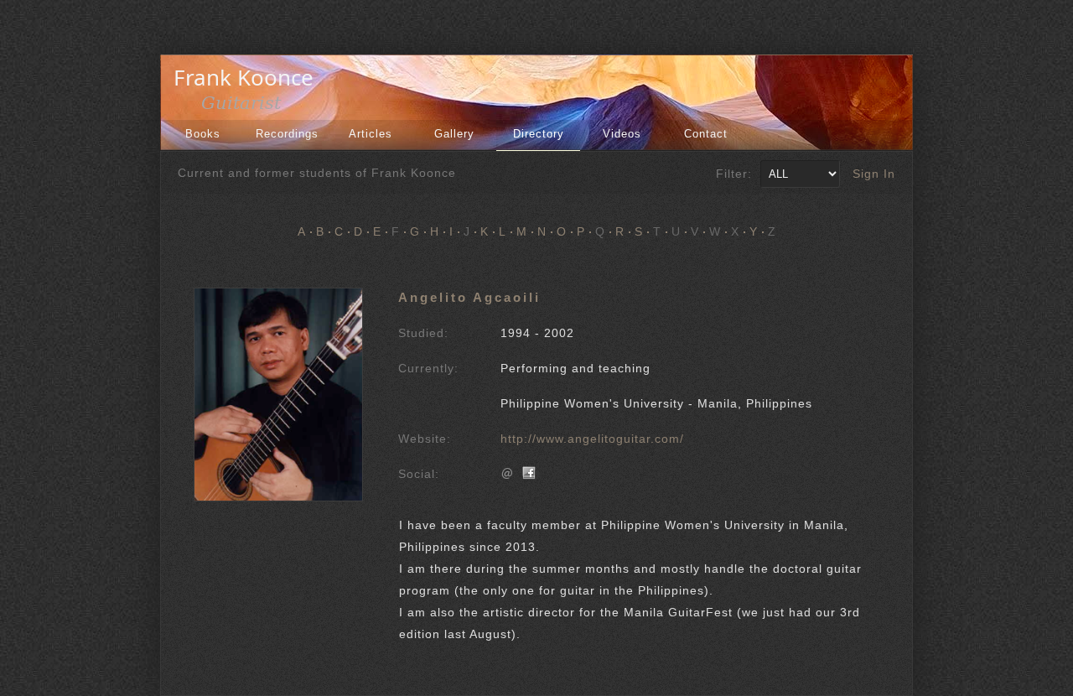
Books (202, 133)
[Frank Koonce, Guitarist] (248, 107)
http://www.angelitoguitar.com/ (592, 438)
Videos (622, 133)
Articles (370, 133)
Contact (706, 133)
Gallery (454, 133)
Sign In (874, 173)
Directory (538, 133)
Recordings (287, 133)
